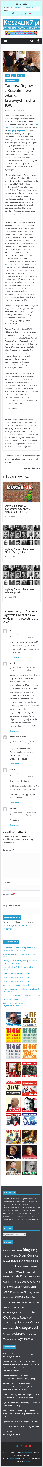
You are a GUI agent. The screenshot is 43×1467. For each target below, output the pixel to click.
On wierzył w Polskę (12, 1406)
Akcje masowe (7, 1250)
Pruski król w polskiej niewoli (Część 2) (18, 977)
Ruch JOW (21, 76)
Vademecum (8, 1334)
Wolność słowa (29, 1334)
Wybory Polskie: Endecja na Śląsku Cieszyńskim (20, 550)
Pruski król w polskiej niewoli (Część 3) (18, 973)
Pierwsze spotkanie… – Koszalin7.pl (17, 1376)
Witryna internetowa (12, 905)
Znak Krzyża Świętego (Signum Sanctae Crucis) (21, 995)
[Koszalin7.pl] (5, 41)
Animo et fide (17, 1250)
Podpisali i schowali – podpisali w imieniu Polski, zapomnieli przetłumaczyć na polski (21, 1414)
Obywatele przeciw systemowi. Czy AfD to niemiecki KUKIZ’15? (17, 508)
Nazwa (6, 882)
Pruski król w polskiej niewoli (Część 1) (18, 981)
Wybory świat (10, 1339)
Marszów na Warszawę (14, 264)
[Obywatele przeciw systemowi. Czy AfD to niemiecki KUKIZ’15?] (21, 484)
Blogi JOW (25, 1255)
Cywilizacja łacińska (8, 1267)
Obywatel (36, 1293)
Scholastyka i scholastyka (29, 1422)
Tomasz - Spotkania (14, 1322)
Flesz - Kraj (30, 1272)
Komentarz (8, 850)
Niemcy (28, 1292)
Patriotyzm (20, 1296)
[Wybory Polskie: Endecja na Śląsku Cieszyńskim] (21, 527)
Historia (6, 1277)
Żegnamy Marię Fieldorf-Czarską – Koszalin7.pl (21, 1403)
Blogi (7, 76)
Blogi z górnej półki (28, 1260)
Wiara (17, 1333)
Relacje (28, 1313)
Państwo (9, 1302)
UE (13, 1328)
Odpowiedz (14, 657)
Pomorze (22, 1302)
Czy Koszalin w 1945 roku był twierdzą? (24, 1427)
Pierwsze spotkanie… (11, 999)
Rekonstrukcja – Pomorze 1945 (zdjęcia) (19, 1379)
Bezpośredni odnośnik (31, 636)
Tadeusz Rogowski (12, 80)
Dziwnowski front (26, 1398)
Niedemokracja (31, 468)
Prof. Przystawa (16, 1307)
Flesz (19, 1266)
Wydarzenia (25, 1339)
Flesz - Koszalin (16, 1271)
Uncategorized (26, 1327)
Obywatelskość (8, 1297)
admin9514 (21, 110)
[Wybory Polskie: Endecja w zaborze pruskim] (21, 567)
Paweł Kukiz (31, 1297)
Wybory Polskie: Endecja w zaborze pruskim (19, 591)
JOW (13, 76)
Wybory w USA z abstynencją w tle (16, 985)
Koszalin (17, 1286)
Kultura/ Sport (29, 1287)
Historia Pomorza (17, 1281)
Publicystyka (10, 1312)
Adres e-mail (9, 894)
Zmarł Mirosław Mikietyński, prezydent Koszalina (22, 9)
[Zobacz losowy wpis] (37, 41)
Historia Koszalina (20, 1276)
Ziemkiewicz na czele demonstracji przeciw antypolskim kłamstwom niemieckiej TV (22, 459)
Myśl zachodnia (18, 1292)
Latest (7, 1292)
